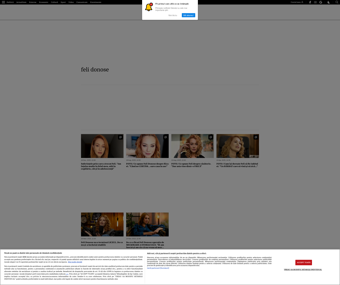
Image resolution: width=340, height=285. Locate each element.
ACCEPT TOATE (304, 262)
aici (67, 274)
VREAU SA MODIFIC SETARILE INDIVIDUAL (303, 270)
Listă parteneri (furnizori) (158, 268)
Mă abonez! (188, 15)
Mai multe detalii (75, 262)
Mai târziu (173, 15)
